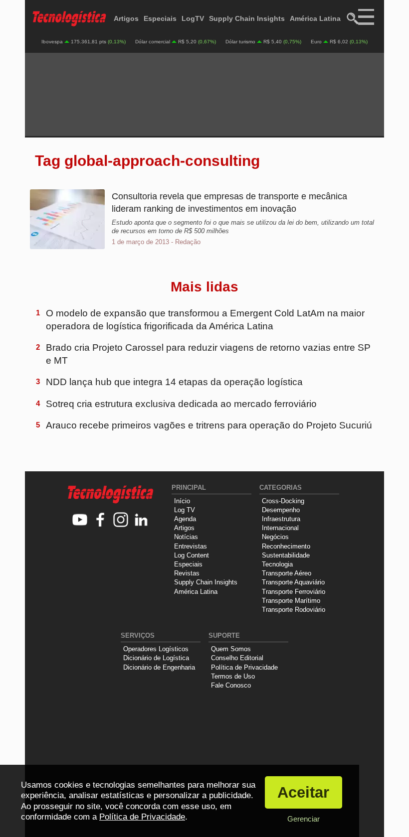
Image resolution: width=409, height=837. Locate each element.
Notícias (186, 537)
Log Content (191, 555)
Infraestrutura (281, 519)
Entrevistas (190, 546)
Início (182, 501)
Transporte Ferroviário (293, 591)
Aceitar (303, 792)
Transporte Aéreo (286, 573)
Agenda (185, 519)
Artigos (126, 18)
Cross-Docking (283, 501)
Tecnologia (277, 564)
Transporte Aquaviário (293, 582)
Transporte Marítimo (291, 600)
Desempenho (281, 510)
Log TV (184, 510)
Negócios (275, 537)
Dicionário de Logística (156, 658)
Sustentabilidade (286, 555)
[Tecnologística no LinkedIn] (141, 520)
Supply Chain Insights (247, 18)
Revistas (187, 573)
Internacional (280, 528)
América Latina (315, 18)
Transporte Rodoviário (293, 609)
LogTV (193, 18)
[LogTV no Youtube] (80, 520)
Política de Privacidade (244, 667)
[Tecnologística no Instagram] (121, 520)
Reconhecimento (286, 546)
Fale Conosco (231, 685)
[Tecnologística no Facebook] (100, 520)
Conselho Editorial (237, 658)
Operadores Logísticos (156, 649)
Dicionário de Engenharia (159, 667)
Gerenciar (303, 819)
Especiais (160, 18)
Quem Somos (231, 649)
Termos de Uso (233, 676)
